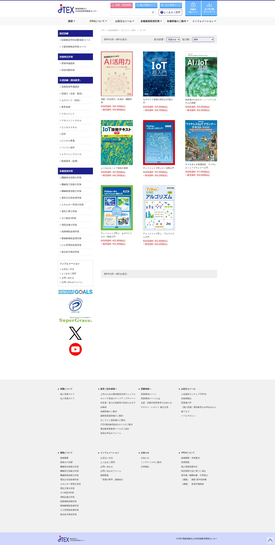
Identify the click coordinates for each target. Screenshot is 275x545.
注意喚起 (145, 466)
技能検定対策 (66, 57)
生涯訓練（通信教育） (71, 80)
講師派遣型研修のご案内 (111, 416)
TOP (103, 30)
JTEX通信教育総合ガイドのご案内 (116, 424)
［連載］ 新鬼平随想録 (192, 484)
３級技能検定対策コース (73, 46)
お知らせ (145, 458)
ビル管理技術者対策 (71, 245)
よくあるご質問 (172, 12)
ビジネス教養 (68, 140)
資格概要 (64, 458)
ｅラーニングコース (71, 154)
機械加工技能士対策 (71, 184)
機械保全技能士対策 (71, 177)
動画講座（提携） (70, 161)
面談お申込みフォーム (110, 433)
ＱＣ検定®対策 (68, 218)
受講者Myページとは (150, 398)
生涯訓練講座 (113, 30)
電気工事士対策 (69, 211)
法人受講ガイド (67, 398)
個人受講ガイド (67, 394)
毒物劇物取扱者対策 (71, 238)
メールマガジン (188, 416)
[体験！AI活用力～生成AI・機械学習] (117, 94)
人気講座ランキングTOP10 (193, 394)
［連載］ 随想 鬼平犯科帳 (194, 479)
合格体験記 (186, 398)
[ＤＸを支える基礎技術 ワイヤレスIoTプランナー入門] (201, 159)
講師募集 (104, 475)
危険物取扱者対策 (70, 231)
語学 (63, 134)
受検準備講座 (68, 63)
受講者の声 (186, 403)
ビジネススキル (69, 127)
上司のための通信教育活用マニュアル (118, 394)
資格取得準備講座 (70, 86)
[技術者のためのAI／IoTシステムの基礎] (201, 95)
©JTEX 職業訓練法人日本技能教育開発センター (196, 539)
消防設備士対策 (69, 225)
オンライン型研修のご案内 (112, 420)
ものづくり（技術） (129, 30)
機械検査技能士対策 (71, 191)
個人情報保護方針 (189, 466)
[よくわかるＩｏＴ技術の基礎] (117, 163)
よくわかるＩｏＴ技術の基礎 (114, 168)
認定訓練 (74, 33)
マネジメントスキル (71, 120)
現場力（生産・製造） (72, 93)
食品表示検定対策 (70, 252)
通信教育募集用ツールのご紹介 (114, 429)
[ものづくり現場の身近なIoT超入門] (159, 94)
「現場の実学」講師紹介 (111, 479)
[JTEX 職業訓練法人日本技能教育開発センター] (77, 10)
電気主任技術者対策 (71, 197)
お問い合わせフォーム (72, 282)
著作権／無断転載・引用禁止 (194, 475)
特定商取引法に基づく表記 (193, 471)
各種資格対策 (66, 171)
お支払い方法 (68, 269)
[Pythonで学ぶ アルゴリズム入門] (159, 228)
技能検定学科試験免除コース (75, 40)
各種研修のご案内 (108, 411)
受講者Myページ (148, 394)
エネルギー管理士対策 (72, 204)
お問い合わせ (68, 278)
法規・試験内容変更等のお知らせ (156, 403)
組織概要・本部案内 (190, 458)
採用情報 (185, 462)
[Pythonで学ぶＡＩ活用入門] (159, 163)
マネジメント (68, 113)
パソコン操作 (68, 147)
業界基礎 (65, 107)
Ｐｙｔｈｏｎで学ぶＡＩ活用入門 (158, 168)
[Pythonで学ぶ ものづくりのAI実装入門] (117, 228)
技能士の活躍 (66, 462)
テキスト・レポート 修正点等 (154, 407)
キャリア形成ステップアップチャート (118, 398)
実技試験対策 (68, 70)
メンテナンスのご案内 (151, 462)
